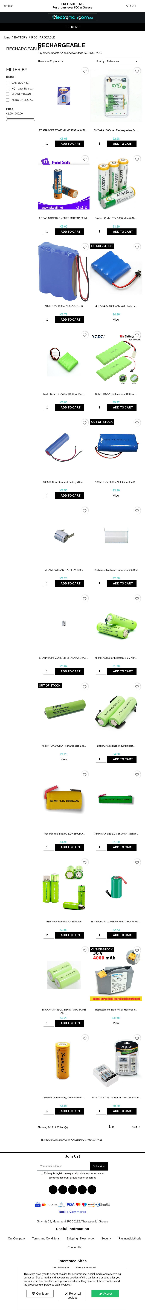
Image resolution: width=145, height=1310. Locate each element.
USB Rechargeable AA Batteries (64, 921)
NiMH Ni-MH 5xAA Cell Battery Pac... (63, 394)
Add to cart (70, 143)
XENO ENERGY (22, 99)
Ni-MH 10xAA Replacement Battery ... (116, 394)
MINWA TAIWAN (22, 94)
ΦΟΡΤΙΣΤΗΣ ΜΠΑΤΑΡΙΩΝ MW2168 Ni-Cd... (116, 1097)
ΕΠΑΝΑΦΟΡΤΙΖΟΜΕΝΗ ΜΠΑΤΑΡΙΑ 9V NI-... (64, 130)
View (116, 319)
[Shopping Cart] (133, 17)
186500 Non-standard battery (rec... (64, 482)
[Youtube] (72, 1189)
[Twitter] (62, 1189)
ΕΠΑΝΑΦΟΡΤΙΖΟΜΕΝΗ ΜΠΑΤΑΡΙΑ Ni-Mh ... (116, 921)
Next (136, 1127)
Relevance (122, 61)
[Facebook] (53, 1189)
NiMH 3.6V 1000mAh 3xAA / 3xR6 (64, 306)
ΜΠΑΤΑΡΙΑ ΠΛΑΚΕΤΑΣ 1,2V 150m (64, 570)
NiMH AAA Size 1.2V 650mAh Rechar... (116, 833)
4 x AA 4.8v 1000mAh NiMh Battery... (116, 306)
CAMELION (20, 82)
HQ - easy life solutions (22, 88)
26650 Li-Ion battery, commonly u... (64, 1097)
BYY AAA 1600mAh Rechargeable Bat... (116, 130)
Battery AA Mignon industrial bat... (116, 745)
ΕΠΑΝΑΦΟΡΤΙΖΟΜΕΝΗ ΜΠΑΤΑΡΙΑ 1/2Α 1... (64, 657)
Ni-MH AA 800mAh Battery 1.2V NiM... (116, 657)
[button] (12, 17)
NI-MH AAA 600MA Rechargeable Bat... (64, 745)
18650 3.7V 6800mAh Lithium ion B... (116, 482)
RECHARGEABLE (23, 48)
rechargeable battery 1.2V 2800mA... (64, 833)
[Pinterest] (92, 1189)
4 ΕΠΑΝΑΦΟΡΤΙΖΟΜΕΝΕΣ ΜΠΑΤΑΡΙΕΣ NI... (64, 218)
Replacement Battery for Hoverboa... (116, 1009)
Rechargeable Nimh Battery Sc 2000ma (116, 570)
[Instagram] (82, 1189)
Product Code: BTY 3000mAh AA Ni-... (116, 218)
